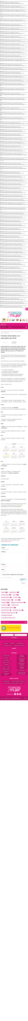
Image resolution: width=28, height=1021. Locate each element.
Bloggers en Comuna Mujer (18, 602)
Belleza (4, 592)
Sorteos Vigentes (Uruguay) (18, 681)
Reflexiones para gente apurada (9, 612)
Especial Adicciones (21, 656)
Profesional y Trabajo (8, 331)
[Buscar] (26, 327)
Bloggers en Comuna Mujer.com (22, 660)
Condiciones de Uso (7, 645)
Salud (17, 599)
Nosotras (12, 643)
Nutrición (16, 597)
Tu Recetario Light (18, 610)
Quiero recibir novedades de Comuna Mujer (13, 574)
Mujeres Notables (6, 597)
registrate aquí (7, 541)
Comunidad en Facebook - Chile (8, 617)
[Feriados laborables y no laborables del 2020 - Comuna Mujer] (14, 314)
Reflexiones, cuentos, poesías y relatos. (14, 683)
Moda (15, 594)
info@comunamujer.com (16, 698)
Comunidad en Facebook (6, 615)
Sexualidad (5, 602)
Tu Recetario (5, 605)
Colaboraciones (20, 643)
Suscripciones (6, 681)
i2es (26, 698)
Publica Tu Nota (15, 605)
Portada (6, 643)
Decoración (22, 670)
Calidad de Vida (14, 592)
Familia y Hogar (6, 594)
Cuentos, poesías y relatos (8, 607)
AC (24, 698)
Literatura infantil (6, 610)
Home (2, 331)
